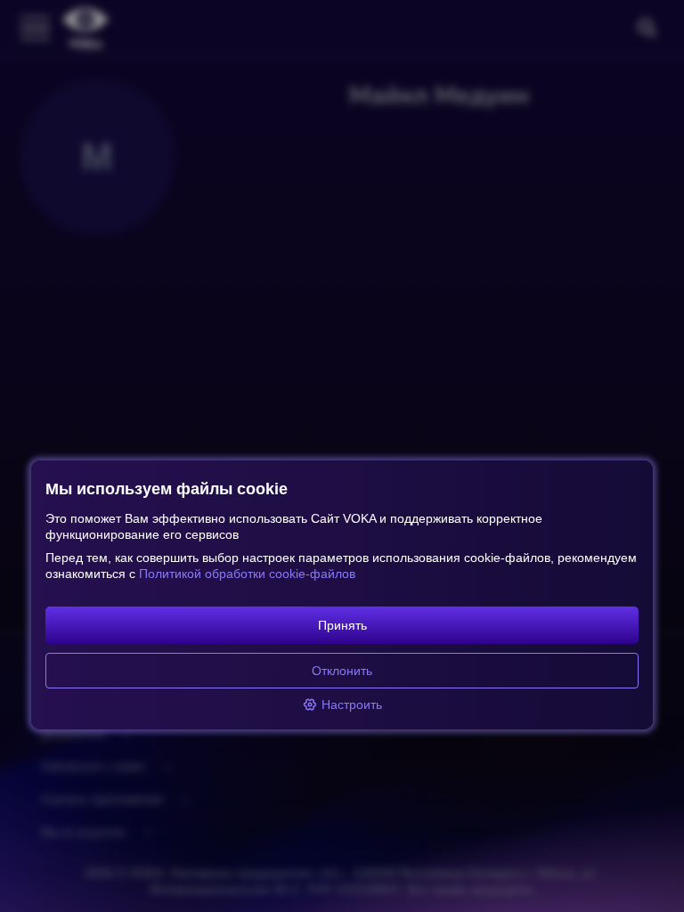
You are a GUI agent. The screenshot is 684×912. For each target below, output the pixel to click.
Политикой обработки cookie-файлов (247, 573)
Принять (342, 625)
